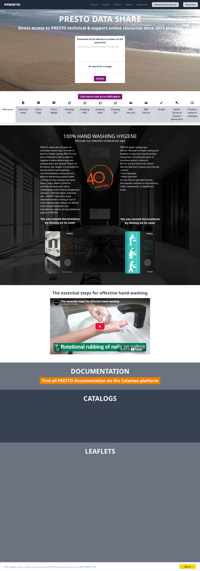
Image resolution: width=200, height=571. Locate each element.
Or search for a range (100, 66)
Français (94, 4)
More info (91, 566)
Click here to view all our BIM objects (100, 96)
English (106, 4)
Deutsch (117, 4)
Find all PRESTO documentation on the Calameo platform (100, 380)
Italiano (129, 4)
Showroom (190, 4)
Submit (100, 78)
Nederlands (142, 4)
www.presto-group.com (165, 4)
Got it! (187, 566)
